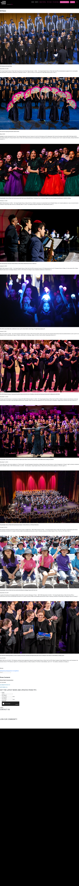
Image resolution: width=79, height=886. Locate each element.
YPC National (56, 2)
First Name (4, 695)
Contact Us (3, 725)
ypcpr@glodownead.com (5, 684)
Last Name (4, 698)
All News (2, 670)
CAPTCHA (4, 700)
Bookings (9, 725)
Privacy (21, 725)
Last (14, 699)
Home (32, 2)
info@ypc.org (2, 711)
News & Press (15, 725)
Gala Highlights (64, 2)
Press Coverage (13, 670)
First (14, 696)
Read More (3, 75)
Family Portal (42, 2)
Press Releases (7, 670)
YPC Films (49, 2)
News (17, 670)
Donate (72, 2)
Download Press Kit (39, 674)
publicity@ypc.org (3, 687)
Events (36, 2)
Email (3, 692)
